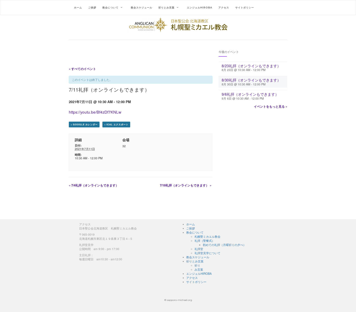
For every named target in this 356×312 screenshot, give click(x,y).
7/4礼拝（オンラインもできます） (94, 185)
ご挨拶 (92, 7)
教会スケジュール (141, 7)
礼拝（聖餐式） (204, 241)
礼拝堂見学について (207, 253)
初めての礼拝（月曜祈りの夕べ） (224, 245)
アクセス (223, 7)
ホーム (78, 7)
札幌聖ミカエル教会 (207, 236)
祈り (197, 265)
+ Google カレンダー (84, 124)
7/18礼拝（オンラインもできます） (185, 185)
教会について (110, 7)
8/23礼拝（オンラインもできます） (251, 65)
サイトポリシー (244, 7)
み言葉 (198, 269)
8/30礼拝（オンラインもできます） (251, 80)
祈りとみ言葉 (166, 7)
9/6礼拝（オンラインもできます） (250, 94)
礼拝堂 (198, 249)
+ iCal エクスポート (116, 124)
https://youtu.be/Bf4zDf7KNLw (95, 112)
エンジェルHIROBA (199, 7)
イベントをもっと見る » (270, 106)
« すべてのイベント (82, 68)
